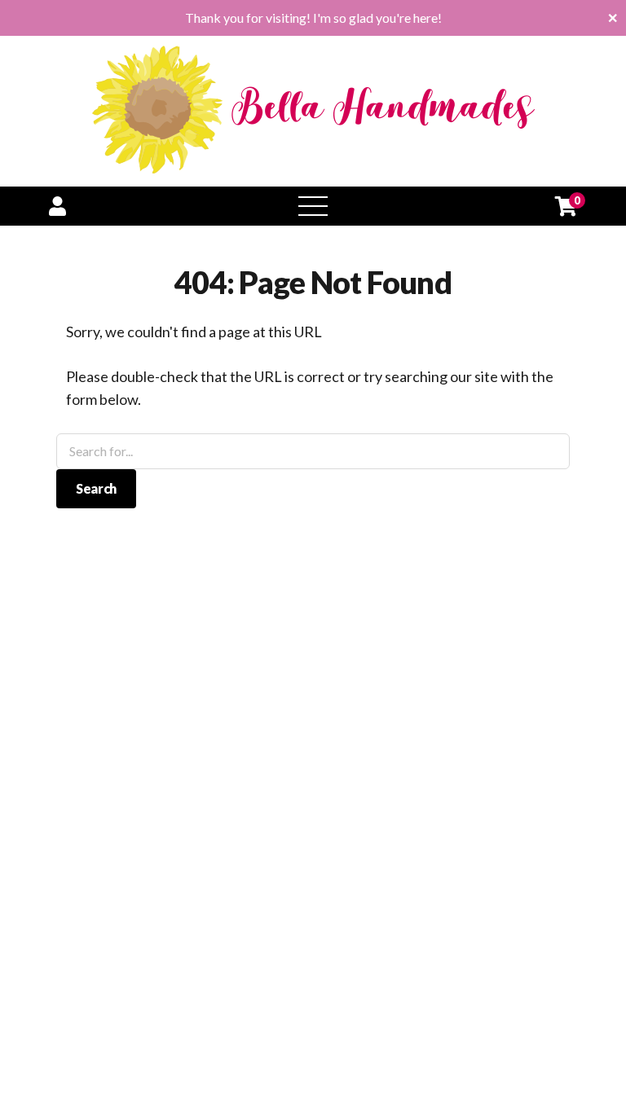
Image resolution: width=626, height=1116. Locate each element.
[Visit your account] (57, 205)
